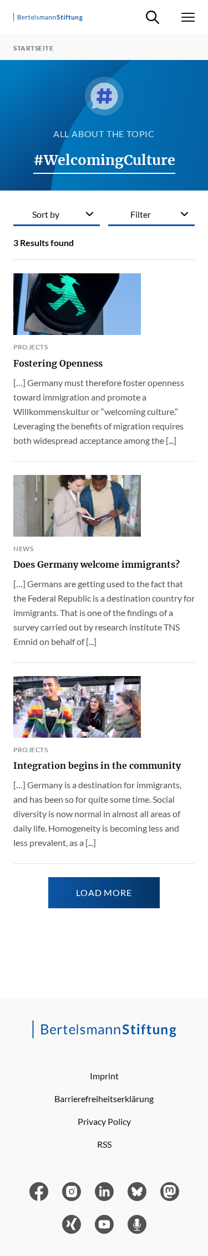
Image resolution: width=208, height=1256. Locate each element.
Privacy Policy (104, 1121)
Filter (140, 214)
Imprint (104, 1075)
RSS (104, 1144)
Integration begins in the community (97, 765)
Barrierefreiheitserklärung (104, 1098)
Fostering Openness (58, 363)
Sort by (45, 214)
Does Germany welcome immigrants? (96, 564)
